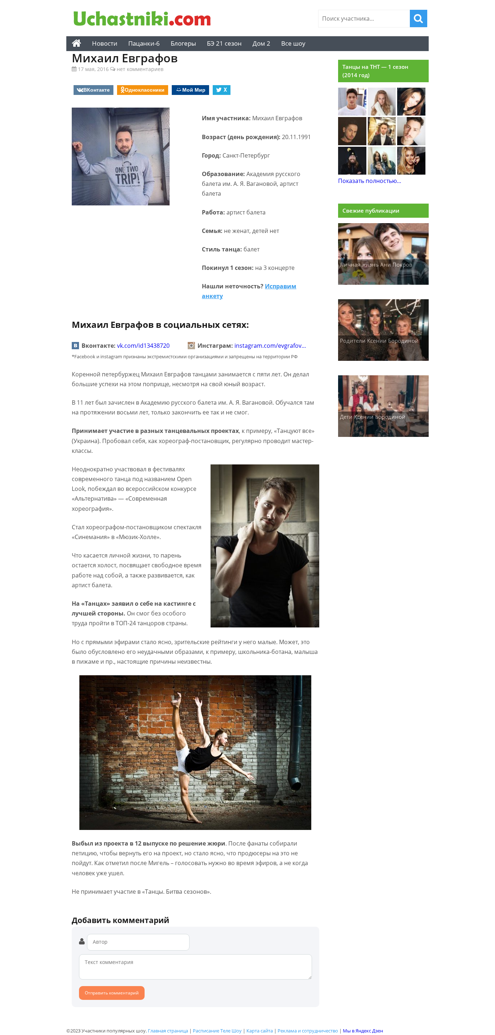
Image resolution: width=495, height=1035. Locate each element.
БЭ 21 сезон (224, 43)
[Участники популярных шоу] (144, 19)
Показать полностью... (369, 181)
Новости (104, 43)
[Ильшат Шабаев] (352, 143)
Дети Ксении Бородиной (372, 416)
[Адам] (352, 172)
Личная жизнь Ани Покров (376, 264)
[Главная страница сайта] (76, 43)
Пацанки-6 (144, 43)
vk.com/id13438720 (143, 346)
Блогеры (183, 43)
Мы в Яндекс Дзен (363, 1030)
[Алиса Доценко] (382, 113)
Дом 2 (261, 43)
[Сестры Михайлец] (382, 172)
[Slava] (352, 113)
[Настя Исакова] (411, 113)
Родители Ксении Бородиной (379, 340)
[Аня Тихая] (411, 172)
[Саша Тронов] (411, 143)
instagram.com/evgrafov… (270, 346)
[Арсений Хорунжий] (382, 143)
